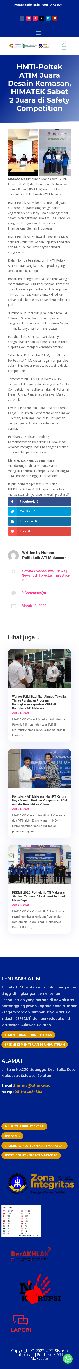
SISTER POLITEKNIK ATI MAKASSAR (31, 1155)
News (60, 571)
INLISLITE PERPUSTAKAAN (24, 1126)
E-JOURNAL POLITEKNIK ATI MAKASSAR (34, 1146)
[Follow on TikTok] (35, 18)
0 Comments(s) (34, 593)
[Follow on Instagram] (28, 18)
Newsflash (30, 575)
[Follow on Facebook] (22, 18)
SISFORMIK (12, 1136)
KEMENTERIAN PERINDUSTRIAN (28, 1035)
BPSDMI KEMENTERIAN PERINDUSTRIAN (34, 1044)
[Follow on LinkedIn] (48, 18)
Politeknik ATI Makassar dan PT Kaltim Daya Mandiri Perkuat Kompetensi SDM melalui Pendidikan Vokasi (39, 800)
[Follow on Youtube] (54, 18)
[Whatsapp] (68, 1359)
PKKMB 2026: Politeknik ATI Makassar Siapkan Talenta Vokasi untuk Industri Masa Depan (38, 896)
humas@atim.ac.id (27, 4)
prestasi (47, 575)
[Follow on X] (41, 18)
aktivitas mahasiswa (38, 571)
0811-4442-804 (52, 4)
